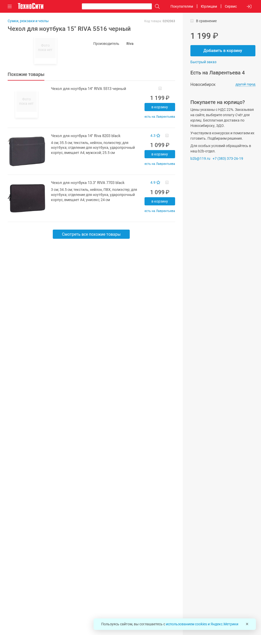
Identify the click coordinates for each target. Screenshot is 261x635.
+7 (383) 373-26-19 (228, 158)
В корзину (159, 107)
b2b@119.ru (200, 158)
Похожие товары (26, 74)
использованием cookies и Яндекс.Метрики (202, 624)
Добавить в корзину (222, 50)
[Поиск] (156, 6)
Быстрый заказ (203, 62)
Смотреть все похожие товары (91, 234)
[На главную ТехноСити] (30, 6)
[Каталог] (10, 6)
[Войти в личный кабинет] (249, 6)
